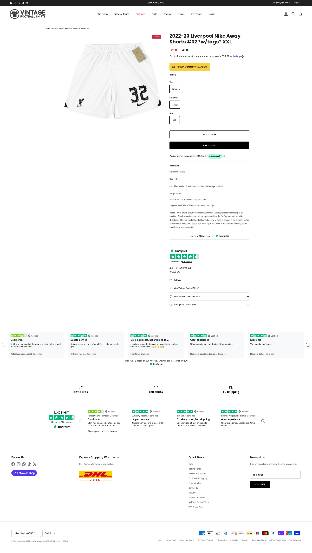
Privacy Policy (194, 483)
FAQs (190, 464)
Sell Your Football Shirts (198, 502)
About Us (192, 492)
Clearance (140, 14)
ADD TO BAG (209, 134)
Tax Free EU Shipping (197, 478)
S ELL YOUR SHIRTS (156, 2)
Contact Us (193, 487)
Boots (154, 14)
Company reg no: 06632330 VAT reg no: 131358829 (50, 541)
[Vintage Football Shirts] (28, 14)
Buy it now (209, 145)
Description (174, 165)
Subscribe (260, 484)
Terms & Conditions (196, 497)
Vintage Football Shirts (24, 541)
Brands (181, 14)
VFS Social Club (195, 507)
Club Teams (102, 14)
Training (167, 14)
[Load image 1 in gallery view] (112, 83)
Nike (174, 74)
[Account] (285, 14)
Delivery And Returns (197, 473)
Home (48, 28)
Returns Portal (194, 468)
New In (212, 14)
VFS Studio (196, 14)
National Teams (121, 14)
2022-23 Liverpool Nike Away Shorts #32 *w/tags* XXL (71, 28)
